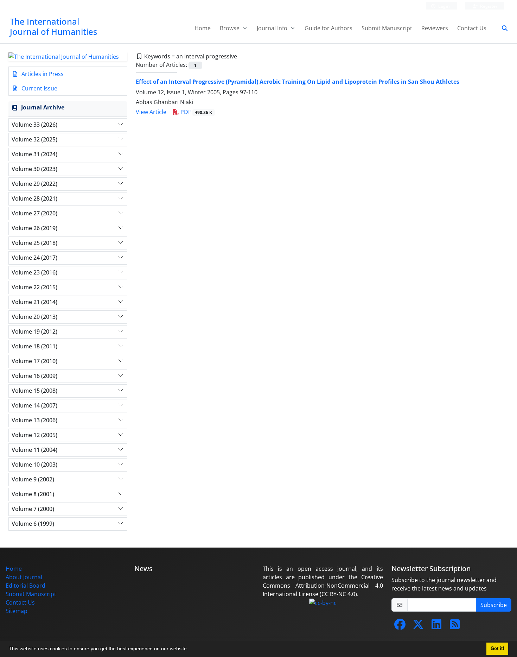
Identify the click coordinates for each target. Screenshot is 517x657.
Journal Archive (42, 107)
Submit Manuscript (387, 28)
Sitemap (16, 611)
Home (202, 28)
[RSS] (454, 626)
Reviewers (434, 28)
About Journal (24, 577)
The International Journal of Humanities (53, 26)
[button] (191, 650)
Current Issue (38, 88)
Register (488, 6)
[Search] (502, 28)
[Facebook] (399, 626)
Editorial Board (25, 585)
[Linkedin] (436, 626)
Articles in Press (42, 74)
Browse (230, 28)
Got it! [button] (497, 648)
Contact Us (471, 28)
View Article (151, 112)
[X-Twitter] (418, 626)
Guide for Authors (328, 28)
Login (443, 6)
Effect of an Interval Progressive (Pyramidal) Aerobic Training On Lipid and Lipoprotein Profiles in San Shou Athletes (297, 82)
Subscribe (493, 605)
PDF (195, 112)
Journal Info (273, 28)
